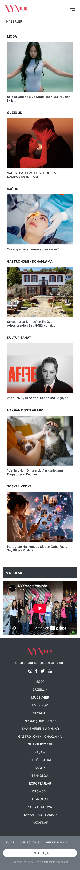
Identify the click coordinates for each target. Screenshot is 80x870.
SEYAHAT (40, 713)
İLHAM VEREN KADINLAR (40, 729)
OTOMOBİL (40, 791)
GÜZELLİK (40, 689)
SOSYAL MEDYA (40, 807)
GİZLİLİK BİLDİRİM (56, 842)
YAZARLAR (40, 823)
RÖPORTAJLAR (40, 783)
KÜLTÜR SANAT (40, 760)
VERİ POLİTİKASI (30, 842)
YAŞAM (40, 752)
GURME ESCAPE (40, 744)
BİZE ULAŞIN (40, 853)
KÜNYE (10, 842)
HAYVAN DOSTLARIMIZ (40, 815)
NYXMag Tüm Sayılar (40, 721)
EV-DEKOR (40, 705)
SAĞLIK (40, 768)
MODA (40, 682)
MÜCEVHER (40, 697)
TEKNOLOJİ (40, 776)
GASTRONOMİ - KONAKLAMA (40, 736)
